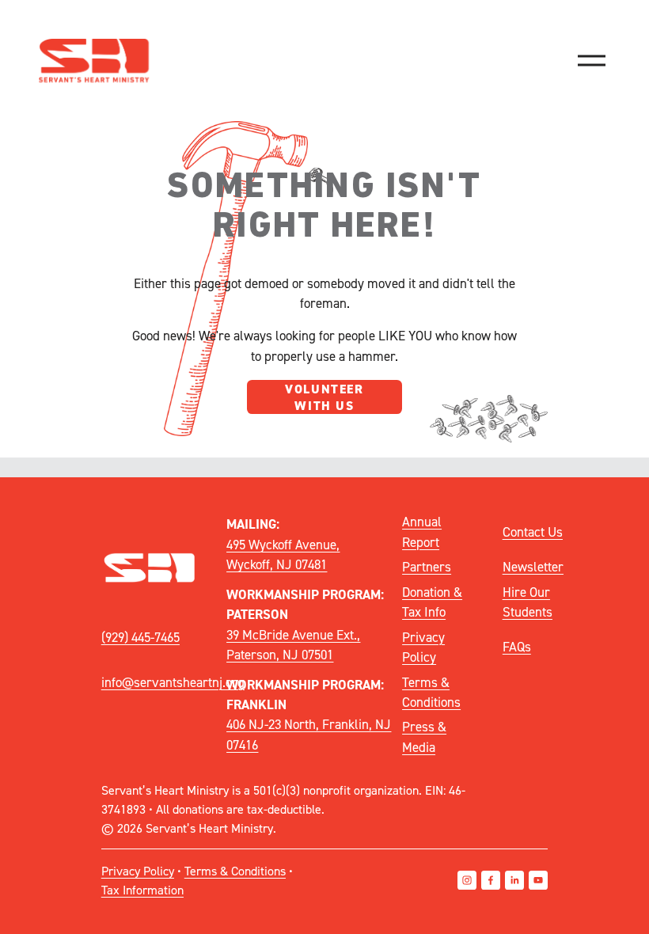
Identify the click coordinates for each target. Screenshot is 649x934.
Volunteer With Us (324, 397)
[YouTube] (538, 880)
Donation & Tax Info (432, 602)
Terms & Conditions (431, 692)
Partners (426, 567)
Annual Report (422, 531)
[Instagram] (466, 880)
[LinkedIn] (514, 880)
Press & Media (424, 736)
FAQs (517, 647)
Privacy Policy (423, 647)
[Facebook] (490, 880)
